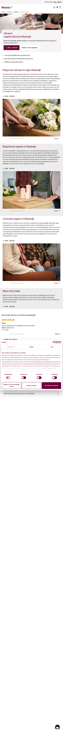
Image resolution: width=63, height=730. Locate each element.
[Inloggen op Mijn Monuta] (57, 7)
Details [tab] (32, 347)
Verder (56, 138)
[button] (31, 393)
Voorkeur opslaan (31, 385)
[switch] (23, 377)
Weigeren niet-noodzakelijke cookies (11, 385)
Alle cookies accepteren (51, 385)
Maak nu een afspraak (29, 47)
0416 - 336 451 (57, 2)
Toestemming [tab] (11, 347)
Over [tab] (52, 347)
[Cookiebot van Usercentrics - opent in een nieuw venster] (54, 342)
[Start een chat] (57, 727)
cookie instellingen (48, 368)
